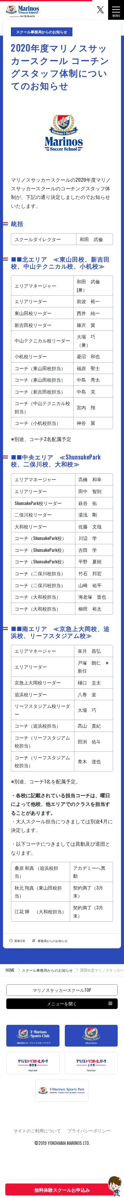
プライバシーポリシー (88, 1130)
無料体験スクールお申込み (62, 1189)
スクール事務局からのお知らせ (47, 970)
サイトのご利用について (37, 1130)
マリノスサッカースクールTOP (62, 990)
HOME (10, 970)
